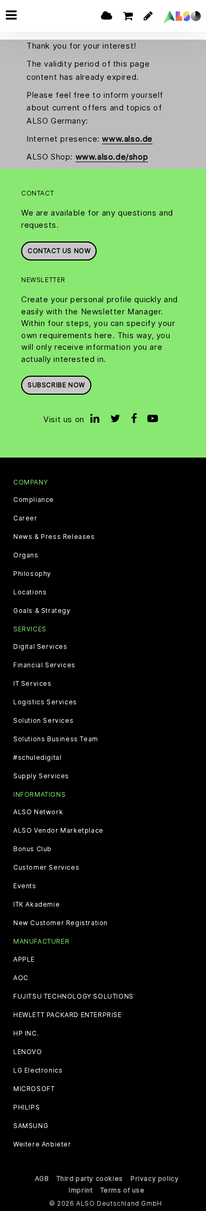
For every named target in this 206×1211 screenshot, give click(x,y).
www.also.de (127, 139)
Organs (26, 555)
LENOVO (27, 1052)
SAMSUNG (30, 1126)
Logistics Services (45, 702)
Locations (29, 592)
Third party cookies (90, 1178)
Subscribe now (56, 385)
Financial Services (44, 665)
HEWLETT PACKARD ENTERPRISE (67, 1015)
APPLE (24, 959)
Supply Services (41, 776)
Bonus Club (32, 849)
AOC (21, 978)
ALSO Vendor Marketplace (58, 830)
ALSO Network (38, 812)
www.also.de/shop (112, 157)
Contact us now (58, 251)
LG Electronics (37, 1070)
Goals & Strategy (42, 610)
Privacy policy (154, 1178)
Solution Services (43, 720)
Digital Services (40, 646)
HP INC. (26, 1033)
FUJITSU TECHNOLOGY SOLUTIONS (73, 996)
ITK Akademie (36, 904)
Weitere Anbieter (42, 1144)
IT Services (32, 683)
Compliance (33, 500)
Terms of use (122, 1190)
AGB (42, 1178)
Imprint (80, 1190)
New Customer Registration (60, 923)
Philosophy (32, 573)
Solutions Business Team (55, 739)
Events (24, 886)
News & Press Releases (54, 537)
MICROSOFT (33, 1089)
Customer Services (46, 867)
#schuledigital (37, 757)
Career (25, 518)
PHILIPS (26, 1107)
